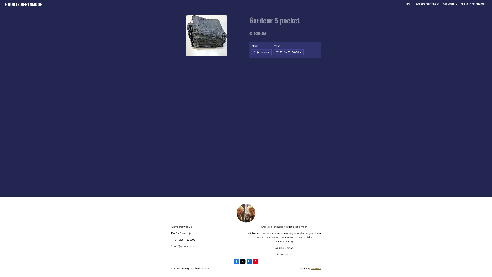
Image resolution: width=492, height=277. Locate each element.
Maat (277, 46)
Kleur (255, 46)
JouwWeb (316, 268)
